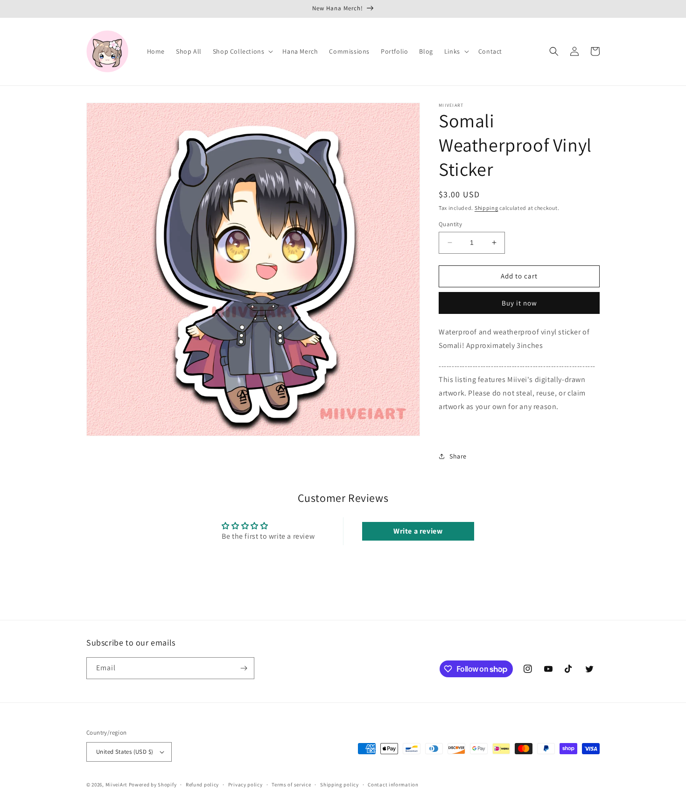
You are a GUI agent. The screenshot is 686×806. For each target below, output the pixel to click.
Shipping (486, 207)
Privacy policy (245, 784)
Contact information (393, 784)
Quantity (450, 224)
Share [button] (458, 456)
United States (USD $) (124, 752)
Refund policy (202, 784)
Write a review (417, 531)
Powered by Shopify (153, 784)
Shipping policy (339, 784)
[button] (242, 51)
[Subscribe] (243, 668)
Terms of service (291, 784)
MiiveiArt (116, 784)
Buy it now (519, 303)
